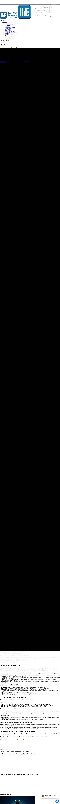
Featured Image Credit (4, 749)
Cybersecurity (26, 61)
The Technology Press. (25, 751)
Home (1, 652)
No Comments (2, 62)
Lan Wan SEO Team (5, 61)
